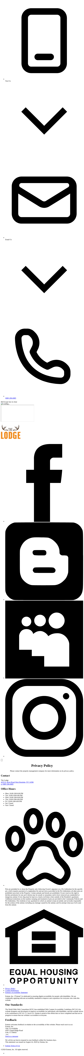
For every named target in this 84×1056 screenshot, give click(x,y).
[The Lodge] (11, 441)
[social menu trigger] (2, 760)
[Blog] (44, 600)
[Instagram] (44, 756)
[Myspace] (44, 678)
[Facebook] (44, 521)
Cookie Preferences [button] (12, 990)
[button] (44, 885)
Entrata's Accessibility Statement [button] (16, 992)
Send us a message (11, 1036)
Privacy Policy (10, 989)
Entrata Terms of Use (12, 1046)
